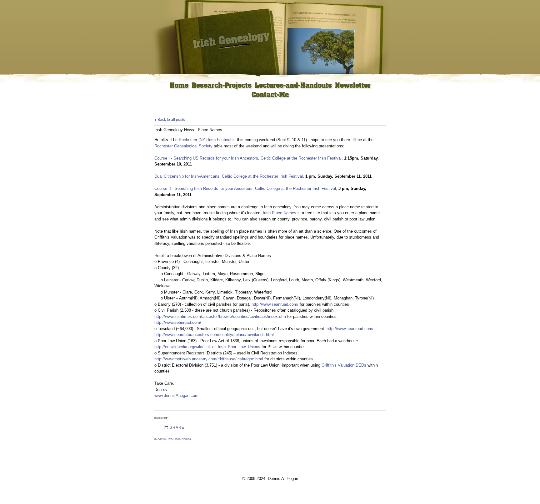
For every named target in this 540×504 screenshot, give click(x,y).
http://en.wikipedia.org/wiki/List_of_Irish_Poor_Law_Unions (207, 346)
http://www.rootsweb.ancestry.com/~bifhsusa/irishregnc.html (208, 359)
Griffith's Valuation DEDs (344, 365)
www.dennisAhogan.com (176, 395)
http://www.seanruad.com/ (275, 304)
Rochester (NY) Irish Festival (205, 139)
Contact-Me (270, 95)
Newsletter (353, 85)
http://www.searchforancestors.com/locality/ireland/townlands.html (214, 334)
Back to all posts (171, 119)
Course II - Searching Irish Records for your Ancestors (203, 188)
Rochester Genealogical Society (183, 146)
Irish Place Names (279, 212)
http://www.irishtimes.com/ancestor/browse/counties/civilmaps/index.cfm (220, 316)
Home (179, 85)
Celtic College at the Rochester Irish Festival (301, 158)
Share (177, 427)
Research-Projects (222, 85)
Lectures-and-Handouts (293, 85)
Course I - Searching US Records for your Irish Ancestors (206, 158)
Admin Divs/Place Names (174, 439)
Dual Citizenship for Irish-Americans (186, 176)
